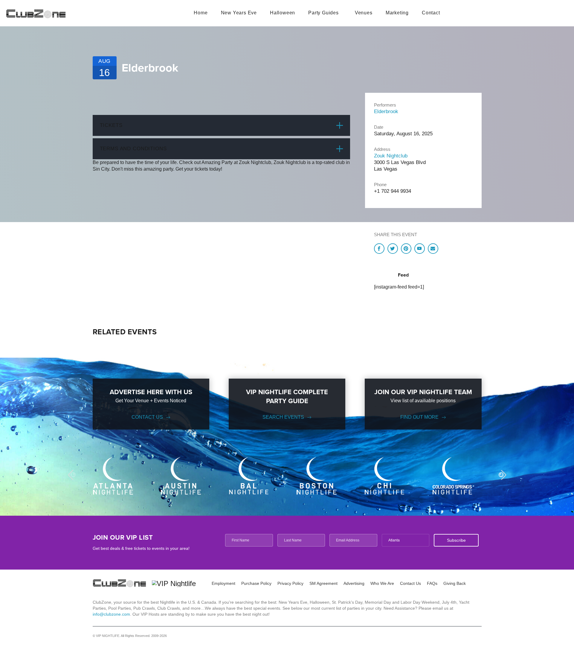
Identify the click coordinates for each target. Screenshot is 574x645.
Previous (72, 475)
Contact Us (147, 417)
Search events (283, 417)
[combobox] (405, 540)
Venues (364, 12)
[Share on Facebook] (379, 248)
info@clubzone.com (111, 614)
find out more (419, 417)
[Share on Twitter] (392, 248)
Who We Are (382, 583)
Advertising (354, 583)
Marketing (397, 12)
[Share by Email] (433, 248)
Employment (223, 583)
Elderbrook (386, 111)
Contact (431, 12)
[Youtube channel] (419, 248)
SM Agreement (323, 583)
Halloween (282, 12)
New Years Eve (239, 12)
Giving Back (454, 583)
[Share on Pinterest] (406, 248)
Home (200, 12)
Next (501, 475)
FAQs (432, 583)
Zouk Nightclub (390, 156)
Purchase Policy (256, 583)
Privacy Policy (290, 583)
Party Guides (323, 12)
